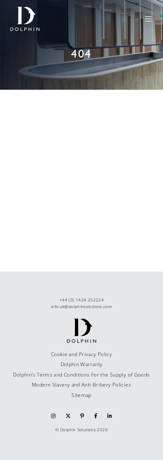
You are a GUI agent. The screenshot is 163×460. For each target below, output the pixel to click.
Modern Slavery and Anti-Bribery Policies (81, 384)
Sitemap (81, 395)
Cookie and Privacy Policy (81, 354)
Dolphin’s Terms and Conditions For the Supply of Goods (81, 374)
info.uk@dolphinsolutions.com (81, 306)
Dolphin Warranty (82, 364)
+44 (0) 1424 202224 (81, 300)
